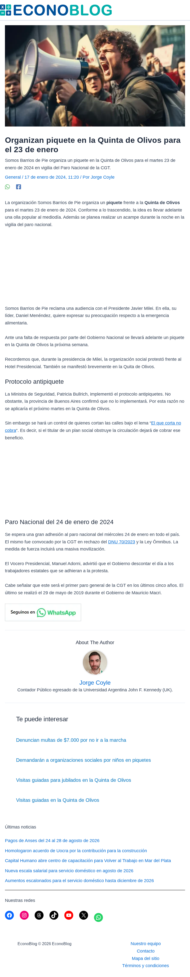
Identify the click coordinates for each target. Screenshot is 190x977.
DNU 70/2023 (121, 541)
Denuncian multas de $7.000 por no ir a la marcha (71, 740)
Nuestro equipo (146, 943)
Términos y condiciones (145, 965)
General (13, 177)
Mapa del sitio (145, 958)
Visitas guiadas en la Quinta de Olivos (57, 800)
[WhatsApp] (7, 186)
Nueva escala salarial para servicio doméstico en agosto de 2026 (69, 870)
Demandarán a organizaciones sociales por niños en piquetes (83, 760)
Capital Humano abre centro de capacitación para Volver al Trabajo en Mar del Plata (88, 860)
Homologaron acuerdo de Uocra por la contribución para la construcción (76, 850)
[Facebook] (18, 186)
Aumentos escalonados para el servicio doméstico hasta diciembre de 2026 (79, 880)
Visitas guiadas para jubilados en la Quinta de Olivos (73, 780)
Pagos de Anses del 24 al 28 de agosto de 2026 (52, 840)
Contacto (146, 951)
